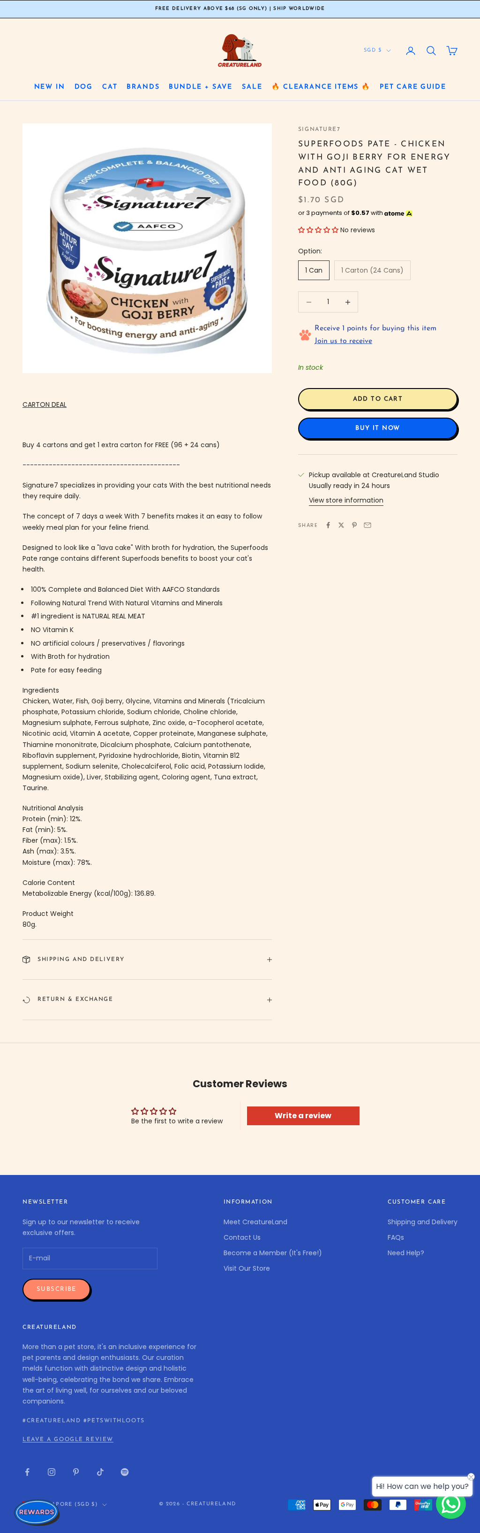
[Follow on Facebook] (27, 1472)
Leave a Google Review (67, 1439)
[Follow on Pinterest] (76, 1472)
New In (49, 87)
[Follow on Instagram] (51, 1472)
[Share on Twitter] (341, 525)
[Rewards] (37, 1512)
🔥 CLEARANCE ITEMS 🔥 (320, 87)
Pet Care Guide (413, 87)
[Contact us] (451, 1504)
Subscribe (56, 1289)
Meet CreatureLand (255, 1222)
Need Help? (406, 1253)
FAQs (396, 1237)
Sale (252, 87)
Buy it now (377, 428)
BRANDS (143, 87)
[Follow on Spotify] (124, 1472)
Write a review (303, 1115)
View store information (346, 500)
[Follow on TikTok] (100, 1472)
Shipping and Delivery (423, 1222)
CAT (109, 87)
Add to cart (378, 399)
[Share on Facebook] (328, 525)
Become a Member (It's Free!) (273, 1253)
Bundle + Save (200, 87)
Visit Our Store (247, 1268)
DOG (84, 87)
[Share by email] (367, 525)
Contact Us (242, 1237)
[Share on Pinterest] (354, 525)
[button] (318, 230)
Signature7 (319, 129)
